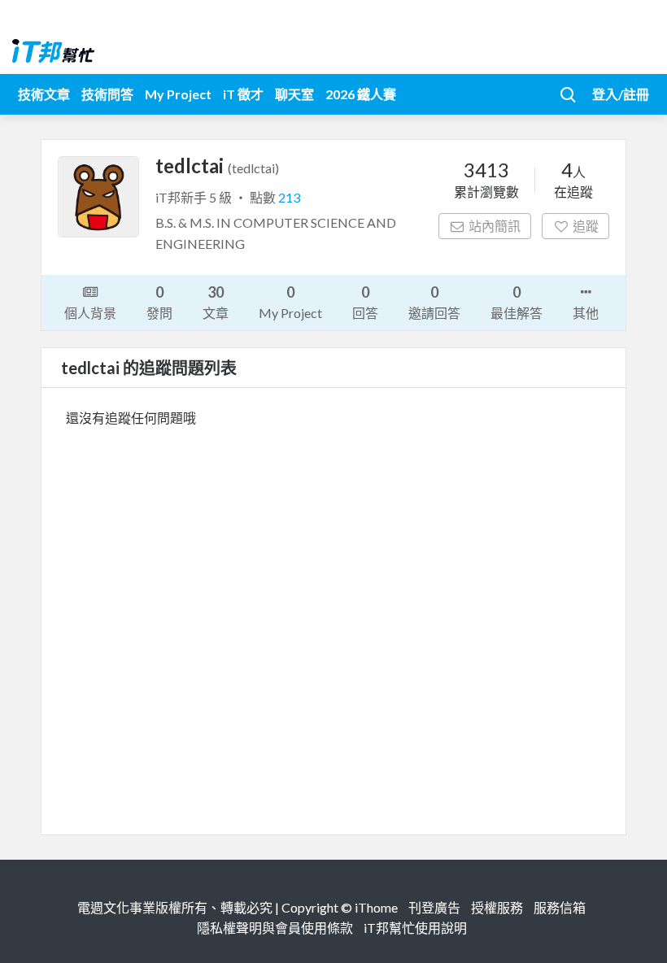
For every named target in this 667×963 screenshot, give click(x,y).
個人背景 (90, 312)
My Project (178, 94)
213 (289, 197)
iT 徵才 (243, 94)
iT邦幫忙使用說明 (415, 927)
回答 (365, 301)
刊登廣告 (434, 907)
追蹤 (586, 225)
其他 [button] (586, 312)
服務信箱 (560, 907)
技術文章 (44, 94)
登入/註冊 (620, 94)
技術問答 (107, 94)
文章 (216, 301)
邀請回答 (434, 301)
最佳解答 (516, 301)
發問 (159, 301)
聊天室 (294, 94)
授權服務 (497, 907)
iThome (376, 907)
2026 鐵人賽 (360, 94)
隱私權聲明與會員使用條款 (275, 927)
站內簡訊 (495, 225)
